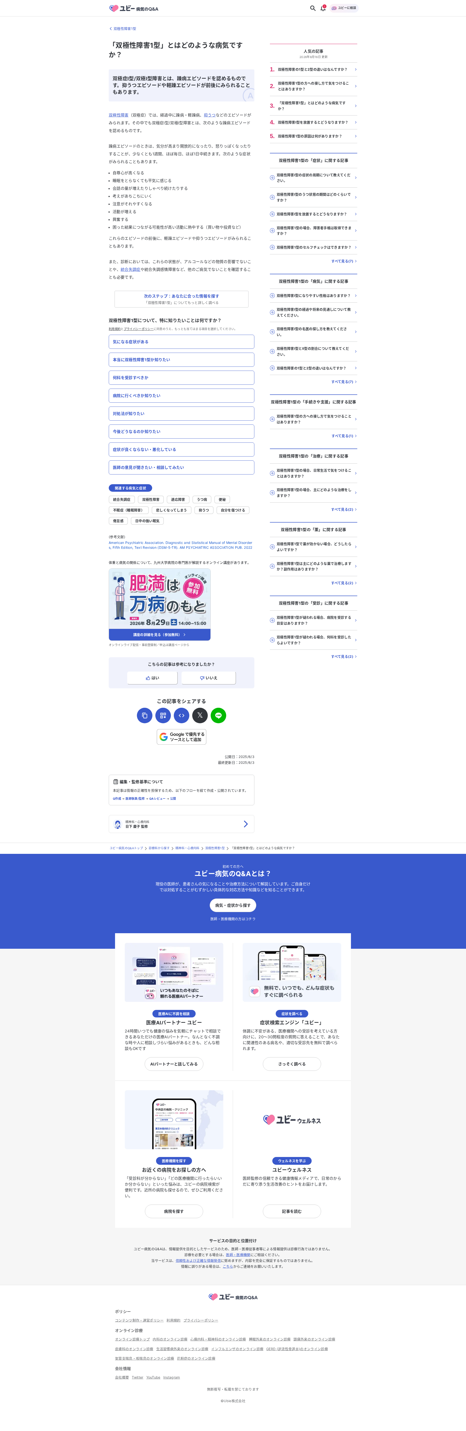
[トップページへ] (233, 1301)
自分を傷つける (233, 510)
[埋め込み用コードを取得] (181, 715)
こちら (228, 1266)
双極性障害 (119, 115)
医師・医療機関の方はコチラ (233, 919)
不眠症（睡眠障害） (128, 510)
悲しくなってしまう (171, 510)
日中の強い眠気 (147, 521)
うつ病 (202, 499)
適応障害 (178, 499)
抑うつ (210, 115)
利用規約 (115, 329)
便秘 (222, 499)
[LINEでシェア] (218, 715)
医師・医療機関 (238, 1255)
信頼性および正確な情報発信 (198, 1260)
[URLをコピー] (144, 715)
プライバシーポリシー (139, 329)
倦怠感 (118, 521)
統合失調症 (131, 269)
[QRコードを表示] (163, 715)
